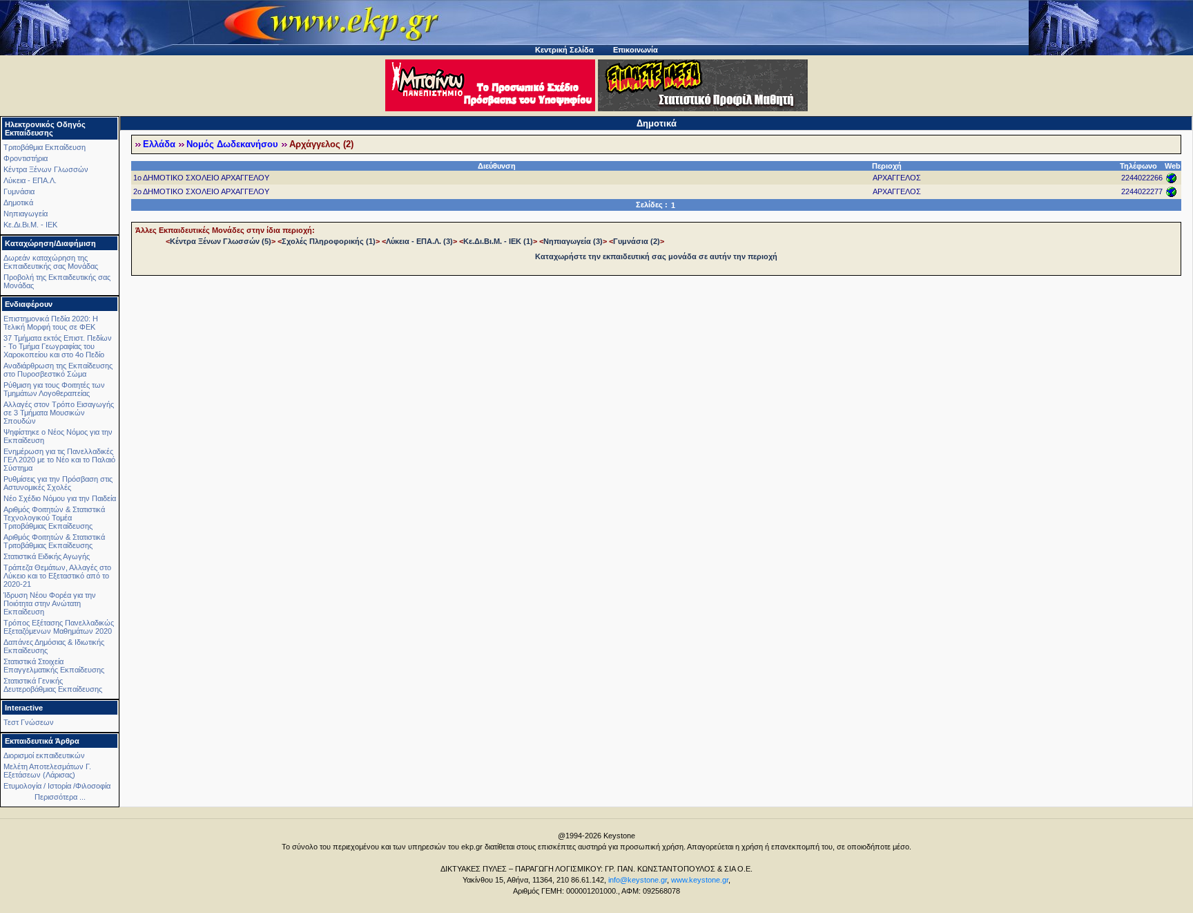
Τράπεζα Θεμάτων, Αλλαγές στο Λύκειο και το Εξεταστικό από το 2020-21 (57, 575)
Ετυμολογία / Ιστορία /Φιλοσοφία (56, 786)
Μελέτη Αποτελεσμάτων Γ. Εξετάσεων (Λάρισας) (47, 770)
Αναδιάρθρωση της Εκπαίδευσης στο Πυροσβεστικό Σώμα (58, 369)
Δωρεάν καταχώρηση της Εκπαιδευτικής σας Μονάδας (50, 262)
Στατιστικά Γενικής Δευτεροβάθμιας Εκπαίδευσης (52, 685)
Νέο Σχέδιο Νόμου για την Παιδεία (59, 498)
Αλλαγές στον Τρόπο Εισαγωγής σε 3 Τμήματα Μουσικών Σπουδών (58, 412)
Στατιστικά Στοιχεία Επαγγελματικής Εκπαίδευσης (53, 665)
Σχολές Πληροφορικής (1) (329, 241)
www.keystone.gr (699, 880)
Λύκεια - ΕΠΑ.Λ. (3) (419, 241)
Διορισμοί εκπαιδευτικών (44, 755)
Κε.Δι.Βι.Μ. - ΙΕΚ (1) (498, 241)
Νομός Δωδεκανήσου (232, 144)
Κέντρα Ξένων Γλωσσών (45, 169)
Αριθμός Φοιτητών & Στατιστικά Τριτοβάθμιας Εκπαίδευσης (54, 541)
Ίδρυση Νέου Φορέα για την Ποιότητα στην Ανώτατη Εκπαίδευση (49, 603)
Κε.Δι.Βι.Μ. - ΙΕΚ (30, 224)
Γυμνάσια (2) (636, 241)
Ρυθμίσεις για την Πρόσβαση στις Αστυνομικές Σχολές (58, 483)
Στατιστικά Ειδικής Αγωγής (46, 556)
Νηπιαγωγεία (25, 213)
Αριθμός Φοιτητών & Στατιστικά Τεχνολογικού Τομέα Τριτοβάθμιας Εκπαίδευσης (54, 517)
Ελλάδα (159, 144)
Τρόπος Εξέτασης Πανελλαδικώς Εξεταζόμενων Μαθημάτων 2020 (58, 627)
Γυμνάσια (19, 191)
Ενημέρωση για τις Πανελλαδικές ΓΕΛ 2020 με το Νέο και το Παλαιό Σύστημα (59, 459)
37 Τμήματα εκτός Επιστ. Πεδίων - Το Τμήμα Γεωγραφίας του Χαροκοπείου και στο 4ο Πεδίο (57, 346)
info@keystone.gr (637, 880)
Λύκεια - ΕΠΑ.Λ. (30, 180)
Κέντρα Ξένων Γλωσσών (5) (220, 241)
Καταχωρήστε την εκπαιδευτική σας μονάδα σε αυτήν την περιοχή (656, 256)
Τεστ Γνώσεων (28, 722)
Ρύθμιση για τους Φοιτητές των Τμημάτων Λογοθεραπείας (54, 389)
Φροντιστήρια (25, 158)
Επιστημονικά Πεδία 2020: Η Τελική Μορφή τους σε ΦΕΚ (50, 322)
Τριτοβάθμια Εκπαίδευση (44, 147)
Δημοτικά (18, 202)
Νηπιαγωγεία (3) (573, 241)
